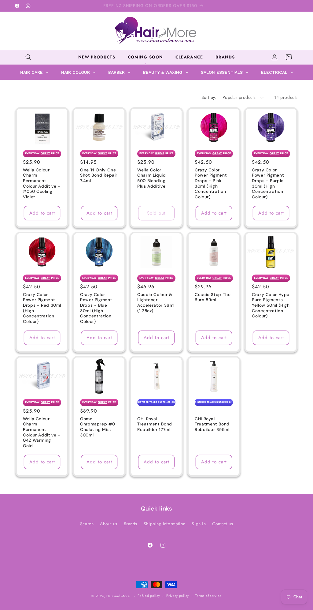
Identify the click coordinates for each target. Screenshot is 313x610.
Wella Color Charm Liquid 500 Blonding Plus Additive (151, 178)
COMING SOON (145, 57)
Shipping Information (165, 524)
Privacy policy (177, 595)
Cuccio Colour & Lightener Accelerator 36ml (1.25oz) (156, 302)
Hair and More (118, 595)
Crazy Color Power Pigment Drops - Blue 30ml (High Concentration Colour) (96, 308)
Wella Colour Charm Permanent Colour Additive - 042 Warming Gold (42, 432)
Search (87, 524)
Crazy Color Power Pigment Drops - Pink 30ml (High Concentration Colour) (211, 183)
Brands (131, 524)
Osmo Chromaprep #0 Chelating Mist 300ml (97, 427)
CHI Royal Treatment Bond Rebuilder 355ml (212, 424)
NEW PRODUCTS (96, 57)
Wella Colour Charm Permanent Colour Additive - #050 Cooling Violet (42, 183)
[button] (28, 57)
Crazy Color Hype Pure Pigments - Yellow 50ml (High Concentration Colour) (271, 305)
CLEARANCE (189, 57)
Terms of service (208, 595)
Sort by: (208, 97)
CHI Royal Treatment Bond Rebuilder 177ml (154, 424)
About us (108, 524)
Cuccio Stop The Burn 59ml (212, 297)
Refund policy (149, 595)
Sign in (199, 524)
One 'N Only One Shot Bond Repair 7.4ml (98, 175)
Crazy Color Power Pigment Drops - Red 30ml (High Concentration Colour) (42, 308)
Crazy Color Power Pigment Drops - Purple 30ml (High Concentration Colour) (268, 183)
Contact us (222, 524)
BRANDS (225, 57)
